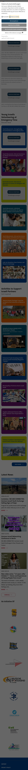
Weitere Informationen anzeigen (13, 33)
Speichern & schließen (14, 25)
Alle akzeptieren (14, 21)
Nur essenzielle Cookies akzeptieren (14, 29)
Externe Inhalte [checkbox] (15, 17)
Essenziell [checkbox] (5, 17)
